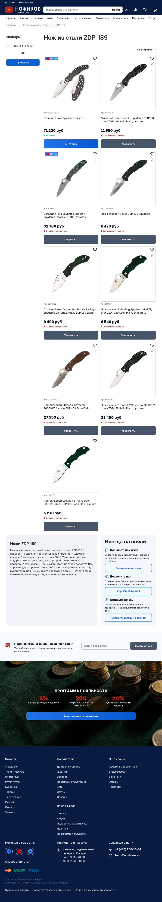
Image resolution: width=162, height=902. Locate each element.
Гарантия (62, 771)
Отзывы (113, 781)
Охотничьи (12, 776)
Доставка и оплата (68, 766)
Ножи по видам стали (35, 25)
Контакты (115, 786)
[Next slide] (154, 18)
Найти (116, 9)
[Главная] (27, 10)
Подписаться (143, 645)
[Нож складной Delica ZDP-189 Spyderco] (128, 178)
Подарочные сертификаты (73, 823)
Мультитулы (12, 781)
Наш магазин (26, 2)
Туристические (14, 771)
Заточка (10, 812)
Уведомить (128, 143)
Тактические (13, 797)
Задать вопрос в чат (128, 568)
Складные (11, 766)
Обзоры (62, 797)
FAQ (59, 786)
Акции (61, 818)
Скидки (61, 813)
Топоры (10, 791)
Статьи (61, 791)
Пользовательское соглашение (51, 890)
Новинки (62, 828)
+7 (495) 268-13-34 (128, 591)
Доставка (10, 2)
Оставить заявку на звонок (128, 617)
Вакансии (115, 776)
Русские (10, 802)
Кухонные (11, 786)
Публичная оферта (17, 890)
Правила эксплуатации (71, 781)
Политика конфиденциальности (95, 890)
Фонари (10, 807)
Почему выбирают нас (123, 766)
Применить (22, 62)
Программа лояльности (72, 833)
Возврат (62, 776)
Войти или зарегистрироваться (81, 716)
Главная (11, 25)
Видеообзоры (117, 771)
